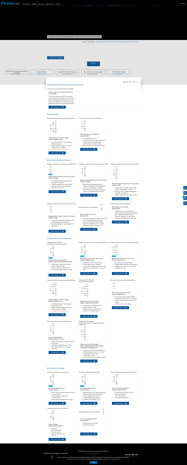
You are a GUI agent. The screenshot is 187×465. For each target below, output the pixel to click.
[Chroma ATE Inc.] (10, 3)
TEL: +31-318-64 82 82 (93, 453)
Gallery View (129, 82)
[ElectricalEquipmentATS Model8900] (93, 411)
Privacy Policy (93, 454)
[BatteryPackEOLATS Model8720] (92, 207)
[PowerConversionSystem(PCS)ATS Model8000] (60, 88)
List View (137, 82)
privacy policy (116, 459)
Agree (93, 462)
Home (84, 41)
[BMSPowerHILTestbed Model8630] (120, 203)
